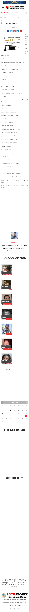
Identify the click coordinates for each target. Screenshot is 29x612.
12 (10, 413)
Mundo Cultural (21, 581)
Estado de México (8, 581)
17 (2, 416)
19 (10, 416)
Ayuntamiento (21, 584)
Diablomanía (12, 584)
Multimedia (13, 586)
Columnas (12, 579)
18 (6, 416)
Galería (3, 584)
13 (14, 413)
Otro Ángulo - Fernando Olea (10, 17)
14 (18, 413)
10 (2, 413)
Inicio (5, 579)
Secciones (20, 583)
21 (18, 416)
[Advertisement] (14, 213)
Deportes (21, 579)
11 (6, 413)
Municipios (5, 583)
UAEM (13, 583)
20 (14, 416)
